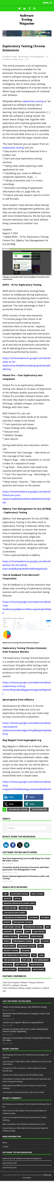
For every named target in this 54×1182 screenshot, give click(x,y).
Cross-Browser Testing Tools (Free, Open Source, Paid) (23, 1092)
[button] (13, 797)
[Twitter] (19, 8)
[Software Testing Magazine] (27, 19)
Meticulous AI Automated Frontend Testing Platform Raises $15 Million (27, 1039)
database (45, 917)
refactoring (9, 946)
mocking (24, 936)
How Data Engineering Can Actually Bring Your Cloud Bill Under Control (26, 859)
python (45, 941)
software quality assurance (16, 955)
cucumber (33, 917)
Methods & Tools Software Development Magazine (22, 1158)
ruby (40, 946)
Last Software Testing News (17, 1001)
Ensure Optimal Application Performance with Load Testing (26, 877)
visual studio (9, 969)
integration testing (33, 927)
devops (7, 922)
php (36, 941)
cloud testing (10, 908)
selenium (26, 950)
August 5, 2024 (10, 56)
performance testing (22, 941)
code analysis (26, 908)
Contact (5, 1146)
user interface (36, 965)
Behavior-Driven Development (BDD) (19, 903)
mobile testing (10, 936)
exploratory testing (33, 101)
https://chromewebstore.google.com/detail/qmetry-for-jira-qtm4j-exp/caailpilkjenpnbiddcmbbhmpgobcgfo (27, 565)
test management (41, 960)
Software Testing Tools (13, 59)
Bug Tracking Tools (10, 1163)
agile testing (37, 894)
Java (47, 927)
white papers (38, 969)
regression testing (26, 946)
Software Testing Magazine (32, 56)
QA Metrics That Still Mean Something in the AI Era (27, 1124)
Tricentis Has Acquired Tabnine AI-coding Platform (23, 1022)
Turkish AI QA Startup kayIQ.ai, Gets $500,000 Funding (25, 1007)
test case (26, 960)
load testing (39, 932)
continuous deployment (14, 913)
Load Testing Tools (10, 1167)
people (7, 941)
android (7, 899)
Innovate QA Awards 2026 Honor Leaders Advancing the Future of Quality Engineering (25, 1030)
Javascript (8, 932)
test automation (39, 809)
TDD (34, 955)
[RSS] (34, 8)
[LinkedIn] (24, 8)
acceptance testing (19, 894)
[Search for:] (27, 828)
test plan (8, 965)
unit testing (21, 965)
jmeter (19, 932)
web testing (24, 969)
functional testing (12, 927)
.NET (5, 894)
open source (36, 936)
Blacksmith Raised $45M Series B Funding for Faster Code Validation (26, 1014)
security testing (11, 950)
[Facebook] (29, 8)
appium (18, 899)
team (41, 955)
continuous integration (15, 917)
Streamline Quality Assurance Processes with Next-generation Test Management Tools (26, 868)
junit (27, 932)
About (5, 1142)
